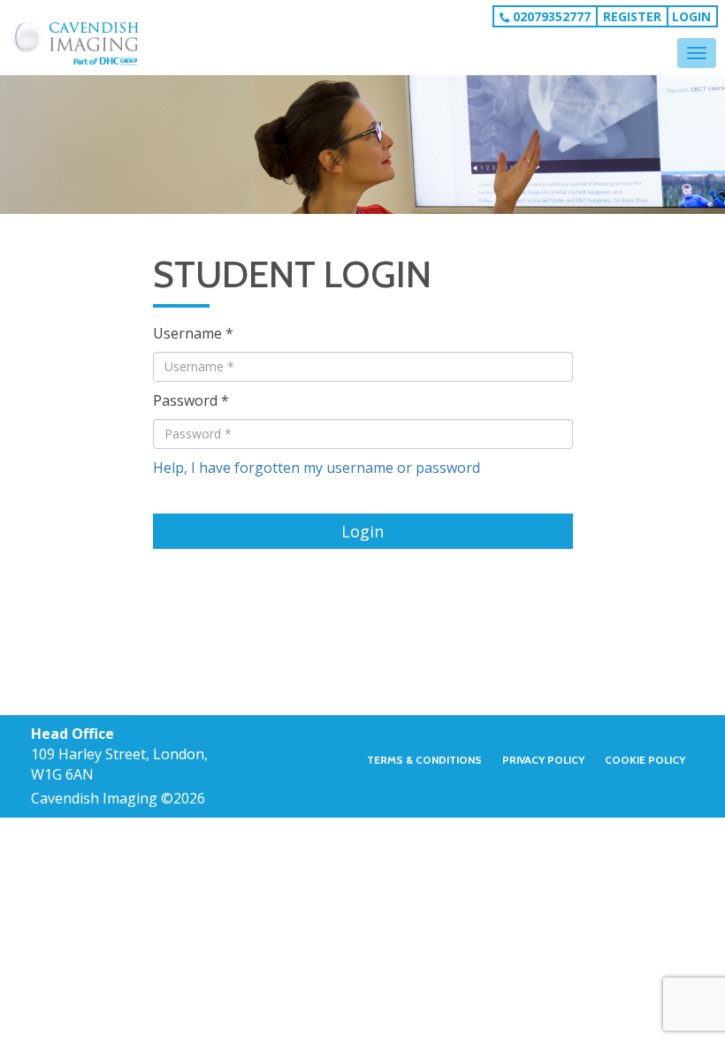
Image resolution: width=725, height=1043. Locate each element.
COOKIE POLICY (645, 760)
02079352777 (550, 16)
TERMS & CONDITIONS (424, 760)
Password (185, 400)
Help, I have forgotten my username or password (316, 467)
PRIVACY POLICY (543, 760)
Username (187, 333)
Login (691, 16)
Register (632, 16)
